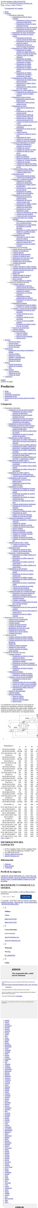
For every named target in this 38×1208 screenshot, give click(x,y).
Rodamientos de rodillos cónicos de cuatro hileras (26, 189)
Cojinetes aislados (17, 329)
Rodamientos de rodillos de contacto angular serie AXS (24, 115)
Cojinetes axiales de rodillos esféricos (23, 476)
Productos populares (7, 902)
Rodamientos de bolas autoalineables (23, 32)
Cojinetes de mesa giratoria (24, 214)
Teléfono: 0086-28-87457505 (16, 1)
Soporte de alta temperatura (20, 328)
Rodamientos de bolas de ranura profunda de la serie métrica (26, 30)
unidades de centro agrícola (20, 277)
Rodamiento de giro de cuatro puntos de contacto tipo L (25, 241)
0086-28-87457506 (11, 922)
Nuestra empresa (14, 371)
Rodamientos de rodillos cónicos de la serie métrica (26, 87)
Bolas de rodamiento (18, 331)
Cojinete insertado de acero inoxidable (24, 682)
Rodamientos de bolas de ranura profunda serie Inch (26, 24)
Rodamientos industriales (12, 394)
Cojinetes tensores (18, 252)
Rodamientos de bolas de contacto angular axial (24, 201)
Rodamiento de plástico (19, 303)
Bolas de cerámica (22, 333)
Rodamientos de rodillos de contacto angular (24, 112)
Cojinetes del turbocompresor (21, 254)
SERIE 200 (16, 273)
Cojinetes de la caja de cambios (22, 261)
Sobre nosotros (9, 369)
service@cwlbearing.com (12, 940)
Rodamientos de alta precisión (21, 195)
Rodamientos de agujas (19, 106)
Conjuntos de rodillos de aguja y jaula (24, 511)
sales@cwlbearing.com (12, 856)
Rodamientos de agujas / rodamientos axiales (23, 210)
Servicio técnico (13, 343)
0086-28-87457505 (11, 919)
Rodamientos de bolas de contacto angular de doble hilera (26, 38)
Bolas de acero (20, 338)
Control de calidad (14, 375)
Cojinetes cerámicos (18, 284)
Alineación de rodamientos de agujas (23, 488)
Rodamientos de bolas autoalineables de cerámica (24, 297)
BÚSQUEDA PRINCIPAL (10, 904)
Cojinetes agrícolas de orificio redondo (24, 266)
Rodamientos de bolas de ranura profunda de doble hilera (26, 21)
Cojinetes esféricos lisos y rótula (22, 169)
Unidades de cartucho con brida (26, 149)
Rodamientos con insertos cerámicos (23, 663)
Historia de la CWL (15, 373)
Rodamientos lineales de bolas (25, 176)
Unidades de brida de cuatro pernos (23, 527)
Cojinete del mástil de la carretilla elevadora (22, 591)
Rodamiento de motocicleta (20, 259)
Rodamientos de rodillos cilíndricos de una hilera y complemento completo (24, 74)
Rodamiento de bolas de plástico (26, 305)
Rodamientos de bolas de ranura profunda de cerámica (26, 290)
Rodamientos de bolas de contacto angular (24, 197)
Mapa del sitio (19, 902)
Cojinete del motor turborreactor (26, 216)
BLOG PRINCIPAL (30, 902)
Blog (10, 368)
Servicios (7, 340)
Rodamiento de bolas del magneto (26, 27)
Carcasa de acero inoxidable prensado (24, 686)
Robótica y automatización (17, 357)
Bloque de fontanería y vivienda (26, 158)
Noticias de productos (15, 364)
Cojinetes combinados (23, 233)
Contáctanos (8, 376)
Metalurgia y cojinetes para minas (22, 179)
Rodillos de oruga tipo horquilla (26, 141)
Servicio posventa (14, 347)
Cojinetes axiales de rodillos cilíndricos (24, 445)
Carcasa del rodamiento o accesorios (23, 142)
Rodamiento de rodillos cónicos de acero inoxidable (26, 325)
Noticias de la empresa (15, 366)
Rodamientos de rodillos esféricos (22, 90)
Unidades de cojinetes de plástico (26, 307)
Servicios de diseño (14, 341)
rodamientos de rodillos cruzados (26, 204)
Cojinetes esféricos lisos (23, 172)
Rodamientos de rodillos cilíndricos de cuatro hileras (24, 192)
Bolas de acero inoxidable (24, 336)
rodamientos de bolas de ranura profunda (21, 410)
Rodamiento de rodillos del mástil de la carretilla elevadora (26, 222)
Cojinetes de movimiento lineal (25, 177)
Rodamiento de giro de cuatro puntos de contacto (25, 237)
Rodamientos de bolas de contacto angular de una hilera (25, 45)
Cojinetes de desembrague (20, 251)
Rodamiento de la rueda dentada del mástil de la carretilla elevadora (26, 226)
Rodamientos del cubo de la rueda (22, 258)
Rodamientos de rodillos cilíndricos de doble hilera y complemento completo (24, 60)
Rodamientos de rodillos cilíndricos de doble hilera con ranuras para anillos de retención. (26, 51)
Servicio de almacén (15, 345)
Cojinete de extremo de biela (25, 170)
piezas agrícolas (17, 279)
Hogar (7, 12)
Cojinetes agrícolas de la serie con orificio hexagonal (22, 271)
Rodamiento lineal (18, 174)
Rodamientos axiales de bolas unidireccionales (25, 103)
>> (4, 838)
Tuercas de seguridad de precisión (26, 212)
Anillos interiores (21, 132)
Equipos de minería (14, 361)
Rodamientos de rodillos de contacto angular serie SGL (24, 119)
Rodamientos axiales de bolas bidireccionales (25, 100)
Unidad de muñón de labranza (21, 275)
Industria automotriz (15, 359)
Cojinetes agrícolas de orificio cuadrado (24, 268)
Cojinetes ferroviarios (19, 263)
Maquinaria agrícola (15, 355)
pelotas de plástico (22, 335)
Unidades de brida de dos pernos (26, 163)
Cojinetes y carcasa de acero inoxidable (24, 308)
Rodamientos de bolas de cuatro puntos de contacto (26, 42)
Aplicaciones (9, 348)
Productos (8, 13)
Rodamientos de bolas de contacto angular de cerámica (25, 286)
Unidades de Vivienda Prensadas (26, 160)
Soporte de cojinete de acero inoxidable (24, 684)
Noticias (7, 362)
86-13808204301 (10, 955)
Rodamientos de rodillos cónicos (22, 78)
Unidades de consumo (23, 162)
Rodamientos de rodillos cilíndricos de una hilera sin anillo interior (26, 69)
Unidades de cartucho (23, 148)
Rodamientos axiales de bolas (21, 97)
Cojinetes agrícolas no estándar (21, 280)
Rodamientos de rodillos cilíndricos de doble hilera (24, 182)
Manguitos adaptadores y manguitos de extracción (24, 145)
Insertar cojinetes (21, 155)
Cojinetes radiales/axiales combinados (24, 504)
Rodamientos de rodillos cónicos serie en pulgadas (26, 80)
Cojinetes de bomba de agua (21, 256)
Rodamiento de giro (18, 235)
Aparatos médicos (14, 354)
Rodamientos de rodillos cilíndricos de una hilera (23, 65)
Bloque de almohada (22, 156)
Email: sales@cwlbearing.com (23, 3)
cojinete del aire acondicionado (21, 249)
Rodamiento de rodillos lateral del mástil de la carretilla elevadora (26, 231)
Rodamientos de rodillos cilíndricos (23, 48)
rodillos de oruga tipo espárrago (26, 139)
